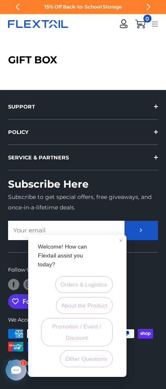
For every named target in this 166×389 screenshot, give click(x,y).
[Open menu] (155, 23)
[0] (140, 23)
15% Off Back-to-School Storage (83, 7)
